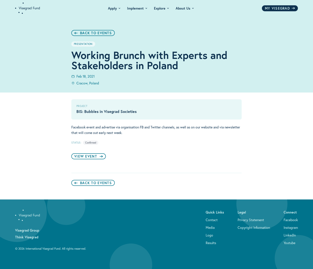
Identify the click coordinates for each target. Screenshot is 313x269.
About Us (183, 8)
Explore (159, 8)
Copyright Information (254, 227)
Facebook (291, 220)
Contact (212, 220)
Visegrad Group (27, 230)
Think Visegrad (26, 237)
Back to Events (96, 33)
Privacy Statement (251, 220)
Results (211, 243)
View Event (85, 156)
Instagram (291, 227)
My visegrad (277, 8)
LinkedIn (290, 235)
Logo (209, 235)
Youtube (289, 243)
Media (210, 227)
